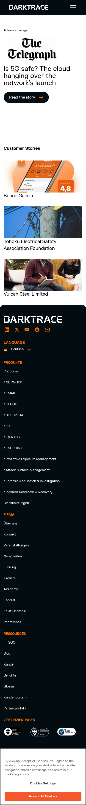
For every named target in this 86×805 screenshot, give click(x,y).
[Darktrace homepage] (38, 319)
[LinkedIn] (7, 329)
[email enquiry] (47, 329)
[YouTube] (27, 329)
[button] (72, 7)
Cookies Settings (43, 783)
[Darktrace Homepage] (28, 7)
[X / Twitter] (17, 329)
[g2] (37, 329)
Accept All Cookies (43, 796)
